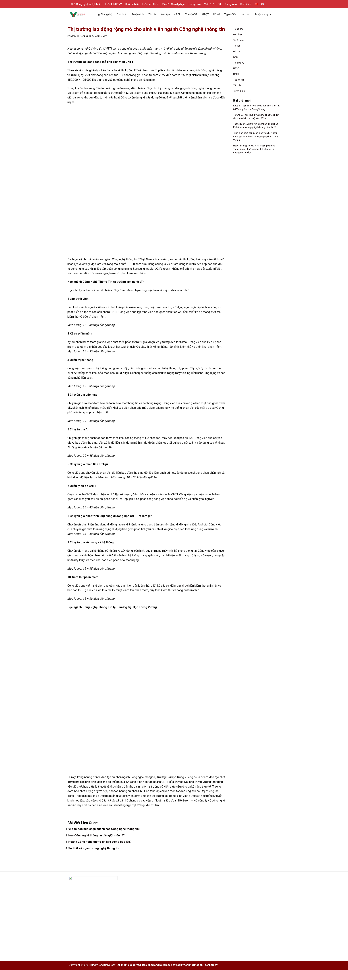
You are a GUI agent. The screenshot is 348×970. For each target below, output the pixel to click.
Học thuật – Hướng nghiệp (230, 906)
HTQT (205, 14)
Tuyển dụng (261, 14)
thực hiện (188, 585)
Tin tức (152, 14)
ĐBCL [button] (177, 14)
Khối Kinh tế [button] (131, 4)
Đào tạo (237, 51)
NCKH (236, 74)
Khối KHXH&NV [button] (113, 4)
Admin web (101, 36)
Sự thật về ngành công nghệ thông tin (93, 848)
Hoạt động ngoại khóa (227, 900)
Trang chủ (106, 14)
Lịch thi (146, 906)
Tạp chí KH (230, 14)
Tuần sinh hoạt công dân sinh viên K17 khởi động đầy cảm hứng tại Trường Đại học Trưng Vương (255, 136)
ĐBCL (236, 57)
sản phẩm (195, 97)
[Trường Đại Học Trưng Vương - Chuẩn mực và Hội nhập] (77, 14)
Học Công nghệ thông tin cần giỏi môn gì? (96, 835)
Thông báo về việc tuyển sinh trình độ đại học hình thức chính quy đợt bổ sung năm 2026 (255, 126)
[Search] (277, 4)
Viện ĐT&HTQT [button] (212, 4)
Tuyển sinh (138, 14)
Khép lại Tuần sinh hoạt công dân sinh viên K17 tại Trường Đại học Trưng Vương (256, 107)
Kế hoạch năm (151, 900)
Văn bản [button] (245, 14)
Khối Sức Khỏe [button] (150, 4)
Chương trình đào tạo (155, 894)
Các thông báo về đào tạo (158, 889)
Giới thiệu (122, 14)
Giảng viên (231, 4)
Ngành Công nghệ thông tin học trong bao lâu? (100, 841)
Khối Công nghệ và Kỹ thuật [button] (86, 4)
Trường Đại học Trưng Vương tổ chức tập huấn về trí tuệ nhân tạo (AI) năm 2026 (256, 117)
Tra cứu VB (191, 14)
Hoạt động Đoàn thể (226, 894)
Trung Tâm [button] (194, 4)
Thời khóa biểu (151, 917)
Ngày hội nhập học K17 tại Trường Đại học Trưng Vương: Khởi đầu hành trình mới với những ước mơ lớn (254, 149)
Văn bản (237, 85)
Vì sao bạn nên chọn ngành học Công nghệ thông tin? (104, 829)
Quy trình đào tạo (152, 912)
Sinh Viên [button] (245, 4)
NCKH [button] (216, 14)
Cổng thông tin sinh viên (229, 889)
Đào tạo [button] (165, 14)
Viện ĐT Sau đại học (173, 4)
